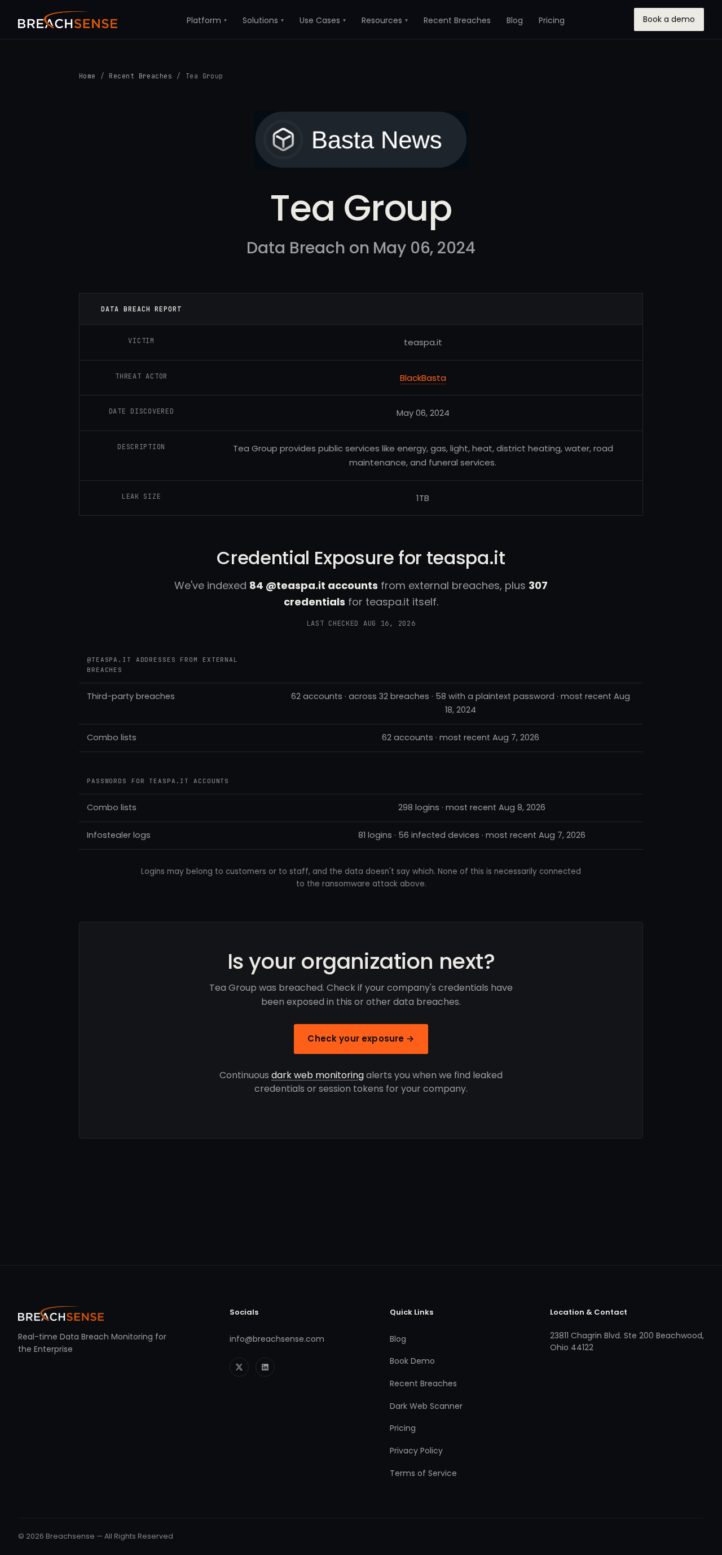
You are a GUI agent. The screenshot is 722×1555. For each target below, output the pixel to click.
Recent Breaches (457, 20)
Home (87, 76)
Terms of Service (423, 1473)
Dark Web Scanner (426, 1406)
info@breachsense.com (277, 1339)
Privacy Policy (416, 1450)
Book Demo (412, 1361)
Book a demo (669, 19)
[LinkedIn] (265, 1367)
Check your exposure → (360, 1038)
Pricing (552, 20)
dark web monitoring (317, 1075)
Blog (515, 20)
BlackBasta (423, 378)
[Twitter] (239, 1367)
